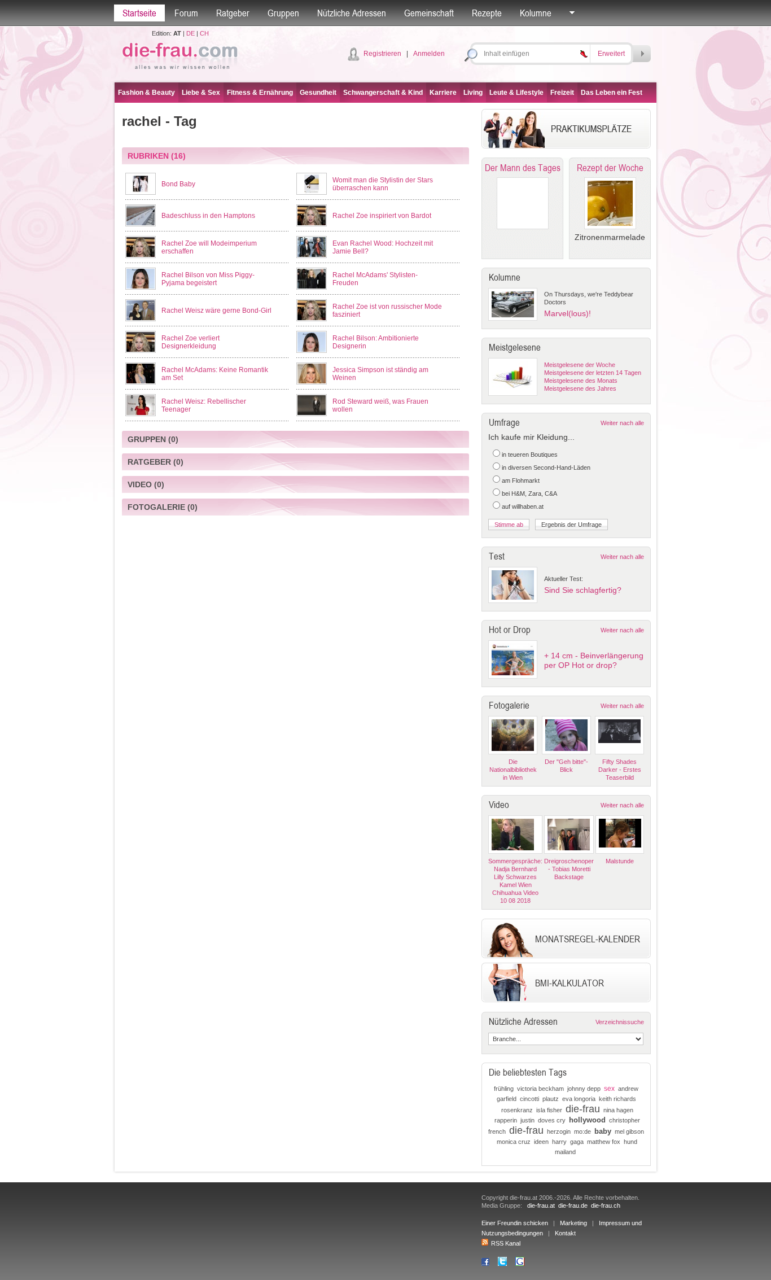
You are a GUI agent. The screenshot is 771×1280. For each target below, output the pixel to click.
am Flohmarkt (521, 480)
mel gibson (629, 1131)
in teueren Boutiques (530, 454)
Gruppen (283, 13)
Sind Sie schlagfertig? (582, 590)
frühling (504, 1088)
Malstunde (620, 861)
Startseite (139, 13)
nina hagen (618, 1110)
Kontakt (565, 1233)
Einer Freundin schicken (514, 1223)
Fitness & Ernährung (260, 93)
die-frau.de (573, 1205)
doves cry (552, 1120)
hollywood (587, 1120)
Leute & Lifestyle (516, 93)
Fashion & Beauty (146, 93)
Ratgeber (232, 13)
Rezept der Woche (610, 167)
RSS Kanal (505, 1243)
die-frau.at (541, 1205)
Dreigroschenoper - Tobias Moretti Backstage (569, 869)
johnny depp (584, 1088)
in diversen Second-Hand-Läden (546, 467)
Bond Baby (178, 184)
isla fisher (549, 1110)
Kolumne (535, 13)
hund (630, 1141)
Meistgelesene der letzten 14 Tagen (592, 372)
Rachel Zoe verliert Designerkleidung (190, 342)
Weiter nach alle (622, 423)
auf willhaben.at (523, 506)
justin (527, 1120)
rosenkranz (517, 1110)
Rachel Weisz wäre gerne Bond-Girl (216, 310)
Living (473, 93)
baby (602, 1131)
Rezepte (487, 13)
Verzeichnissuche (619, 1022)
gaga (577, 1141)
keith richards (617, 1098)
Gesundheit (318, 93)
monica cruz (514, 1141)
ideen (541, 1141)
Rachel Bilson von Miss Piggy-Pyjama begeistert (208, 279)
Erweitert (611, 54)
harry (559, 1141)
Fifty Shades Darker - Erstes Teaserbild (619, 769)
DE (190, 33)
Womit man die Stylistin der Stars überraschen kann (382, 184)
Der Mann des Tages (522, 167)
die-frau (583, 1109)
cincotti (529, 1098)
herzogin (559, 1131)
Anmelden (429, 54)
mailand (565, 1151)
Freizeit (562, 93)
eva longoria (578, 1098)
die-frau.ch (605, 1205)
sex (609, 1089)
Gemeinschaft (429, 13)
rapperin (505, 1120)
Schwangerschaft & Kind (383, 93)
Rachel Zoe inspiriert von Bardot (381, 216)
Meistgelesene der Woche (579, 364)
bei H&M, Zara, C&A (529, 493)
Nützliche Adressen (351, 13)
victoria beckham (540, 1088)
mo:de (582, 1131)
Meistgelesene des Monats (580, 380)
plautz (550, 1098)
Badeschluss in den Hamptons (208, 216)
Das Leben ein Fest (611, 93)
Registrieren (382, 54)
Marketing (573, 1223)
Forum (186, 13)
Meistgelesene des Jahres (580, 388)
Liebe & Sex (201, 93)
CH (204, 33)
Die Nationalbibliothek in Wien (513, 769)
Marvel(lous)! (567, 313)
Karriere (443, 93)
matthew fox (603, 1141)
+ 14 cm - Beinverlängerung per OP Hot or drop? (593, 660)
